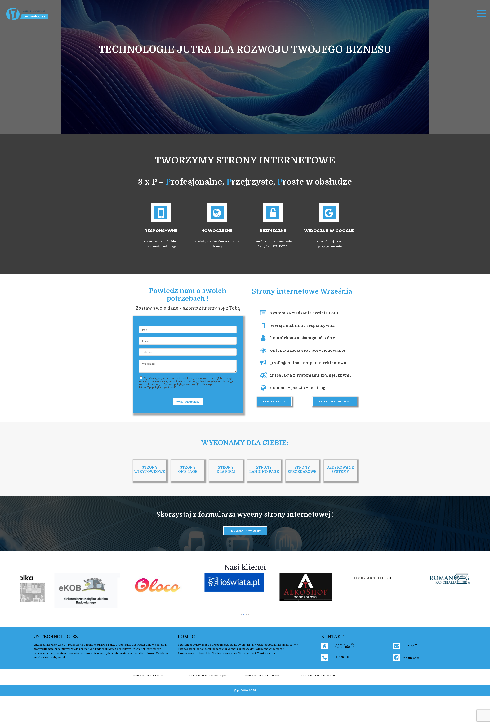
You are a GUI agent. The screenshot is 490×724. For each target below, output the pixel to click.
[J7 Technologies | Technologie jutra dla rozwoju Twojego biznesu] (27, 13)
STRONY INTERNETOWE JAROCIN (262, 676)
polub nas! (411, 658)
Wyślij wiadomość (187, 401)
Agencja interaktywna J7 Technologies (59, 644)
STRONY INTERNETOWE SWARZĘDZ (208, 676)
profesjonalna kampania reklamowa (308, 363)
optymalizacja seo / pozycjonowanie (307, 350)
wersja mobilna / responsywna (303, 325)
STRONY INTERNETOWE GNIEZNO (318, 676)
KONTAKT (332, 636)
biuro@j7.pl (412, 645)
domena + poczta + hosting (298, 388)
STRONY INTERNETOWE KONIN (149, 676)
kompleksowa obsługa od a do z (302, 338)
